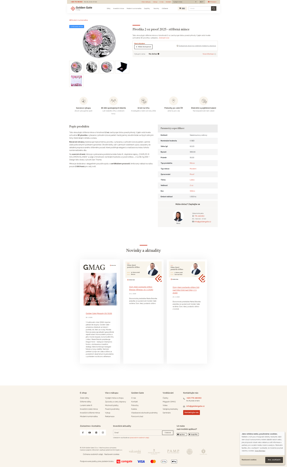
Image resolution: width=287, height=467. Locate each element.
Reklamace (109, 416)
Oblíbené (165, 8)
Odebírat (168, 433)
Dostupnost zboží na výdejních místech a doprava (197, 46)
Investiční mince (118, 8)
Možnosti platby (111, 405)
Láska (192, 180)
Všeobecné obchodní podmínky (144, 413)
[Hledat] (213, 8)
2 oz (191, 185)
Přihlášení (212, 2)
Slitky (108, 8)
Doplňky (147, 8)
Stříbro (192, 191)
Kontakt (168, 2)
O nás (161, 2)
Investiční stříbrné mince (90, 413)
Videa (165, 405)
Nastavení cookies (249, 460)
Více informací (208, 54)
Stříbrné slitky (85, 402)
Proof (192, 174)
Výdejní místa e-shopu (114, 398)
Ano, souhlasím (274, 460)
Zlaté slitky (84, 398)
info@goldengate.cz (202, 222)
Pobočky (135, 405)
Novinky (156, 8)
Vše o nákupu (146, 2)
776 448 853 (199, 216)
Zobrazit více (164, 38)
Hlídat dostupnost (144, 47)
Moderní (193, 169)
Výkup (155, 2)
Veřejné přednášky (170, 409)
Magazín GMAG (169, 402)
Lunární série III (86, 405)
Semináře (167, 413)
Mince (192, 163)
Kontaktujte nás (192, 412)
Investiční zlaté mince (89, 409)
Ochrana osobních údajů (93, 454)
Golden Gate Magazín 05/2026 (99, 313)
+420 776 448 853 (76, 2)
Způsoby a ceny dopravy (115, 402)
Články (165, 398)
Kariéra (134, 409)
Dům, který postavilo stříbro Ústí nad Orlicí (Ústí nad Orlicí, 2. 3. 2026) (186, 290)
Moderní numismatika (134, 8)
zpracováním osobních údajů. (139, 437)
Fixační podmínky (112, 409)
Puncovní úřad (137, 416)
